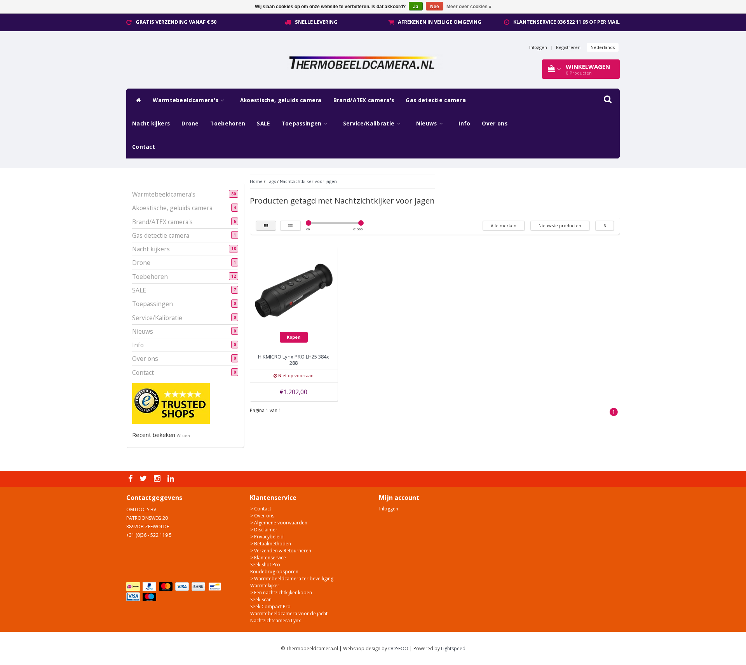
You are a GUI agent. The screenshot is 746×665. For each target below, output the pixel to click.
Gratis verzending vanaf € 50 (176, 21)
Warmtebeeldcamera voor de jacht (289, 613)
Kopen (294, 337)
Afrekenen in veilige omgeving (439, 21)
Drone (190, 123)
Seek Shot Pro (265, 564)
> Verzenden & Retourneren (280, 550)
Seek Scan (261, 599)
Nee (434, 6)
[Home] (136, 100)
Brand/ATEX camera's (363, 100)
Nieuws (427, 123)
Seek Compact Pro (270, 606)
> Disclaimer (263, 529)
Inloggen (538, 47)
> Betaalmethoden (270, 543)
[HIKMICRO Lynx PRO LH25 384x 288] (294, 290)
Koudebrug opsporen (274, 571)
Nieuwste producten (560, 225)
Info (464, 123)
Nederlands (603, 47)
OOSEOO (398, 648)
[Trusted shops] (171, 403)
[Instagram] (158, 479)
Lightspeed (453, 648)
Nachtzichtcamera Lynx (275, 620)
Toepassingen (302, 123)
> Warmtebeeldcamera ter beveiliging (291, 578)
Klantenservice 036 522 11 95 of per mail (566, 21)
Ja (415, 6)
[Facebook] (131, 479)
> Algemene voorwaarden (278, 522)
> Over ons (262, 515)
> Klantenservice (268, 557)
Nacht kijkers (151, 123)
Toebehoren (227, 123)
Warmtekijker (264, 585)
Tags (271, 181)
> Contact (260, 508)
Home (256, 181)
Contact (143, 146)
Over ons (494, 123)
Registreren (568, 47)
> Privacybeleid (267, 536)
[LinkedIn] (171, 479)
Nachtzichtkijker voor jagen (308, 181)
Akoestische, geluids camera (281, 100)
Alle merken (503, 225)
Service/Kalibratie (369, 123)
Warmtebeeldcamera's (186, 100)
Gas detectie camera (436, 100)
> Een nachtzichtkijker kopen (281, 592)
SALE (263, 123)
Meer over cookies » (469, 6)
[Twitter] (144, 479)
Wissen (183, 435)
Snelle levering (316, 21)
